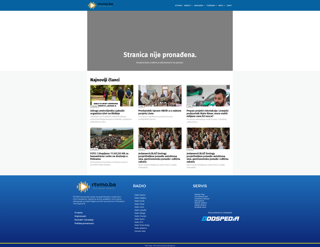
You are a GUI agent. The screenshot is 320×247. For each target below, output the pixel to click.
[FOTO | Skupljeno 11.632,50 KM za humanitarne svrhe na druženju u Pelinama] (111, 138)
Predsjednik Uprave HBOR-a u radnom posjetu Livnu (159, 112)
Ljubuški (94, 106)
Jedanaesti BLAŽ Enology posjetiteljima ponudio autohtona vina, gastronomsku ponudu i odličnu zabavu (159, 157)
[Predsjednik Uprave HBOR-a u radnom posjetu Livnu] (160, 96)
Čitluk (141, 149)
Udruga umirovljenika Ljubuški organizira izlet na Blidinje (107, 112)
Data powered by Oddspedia (220, 212)
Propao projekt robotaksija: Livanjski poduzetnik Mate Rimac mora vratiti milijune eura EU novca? (207, 113)
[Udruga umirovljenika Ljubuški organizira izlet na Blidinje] (111, 96)
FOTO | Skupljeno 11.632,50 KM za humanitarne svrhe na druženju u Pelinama (109, 156)
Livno (141, 106)
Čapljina (94, 149)
